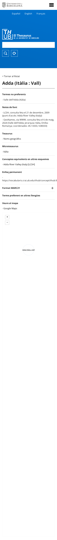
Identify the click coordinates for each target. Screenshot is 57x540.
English (28, 13)
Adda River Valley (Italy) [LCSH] (19, 164)
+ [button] (7, 217)
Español (16, 13)
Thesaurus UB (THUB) (20, 34)
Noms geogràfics (12, 138)
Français (41, 13)
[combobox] (28, 45)
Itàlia (5, 151)
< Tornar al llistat (11, 76)
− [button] (7, 222)
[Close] (51, 5)
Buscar (5, 53)
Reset (14, 53)
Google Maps (10, 208)
